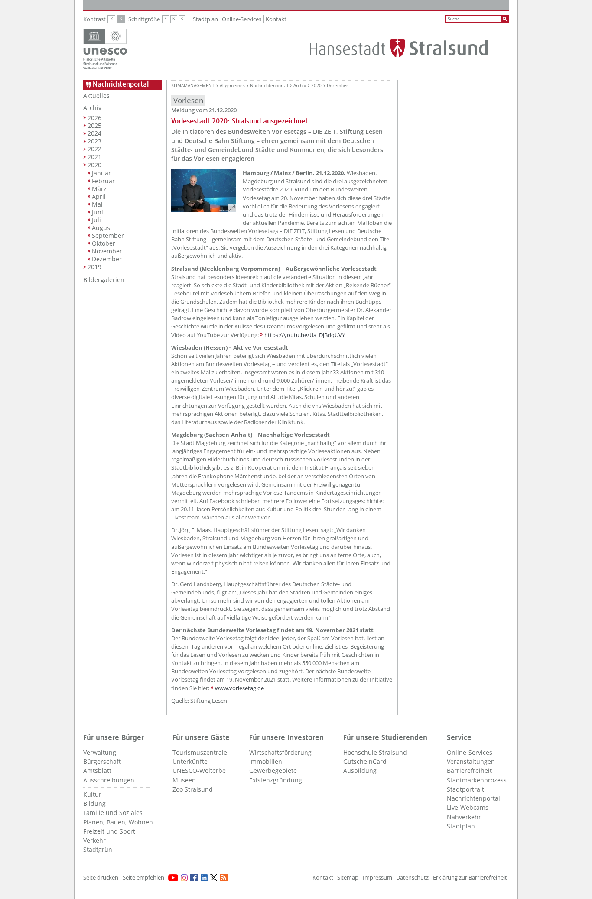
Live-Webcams (467, 807)
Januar (101, 173)
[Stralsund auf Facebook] (194, 877)
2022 (94, 149)
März (99, 189)
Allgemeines (232, 85)
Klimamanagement (193, 85)
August (102, 228)
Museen (184, 780)
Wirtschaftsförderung (280, 752)
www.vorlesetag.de (239, 688)
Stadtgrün (97, 849)
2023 (94, 141)
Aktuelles (96, 95)
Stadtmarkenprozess (477, 780)
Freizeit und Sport (109, 831)
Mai (97, 204)
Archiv (92, 108)
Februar (103, 181)
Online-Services (241, 19)
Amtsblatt (97, 770)
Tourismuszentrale (199, 752)
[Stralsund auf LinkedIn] (204, 877)
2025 (94, 126)
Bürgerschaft (102, 761)
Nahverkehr (464, 817)
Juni (97, 212)
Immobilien (265, 761)
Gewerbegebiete (273, 770)
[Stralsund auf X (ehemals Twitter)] (213, 877)
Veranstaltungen (471, 761)
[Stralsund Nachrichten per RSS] (224, 877)
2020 (94, 165)
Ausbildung (360, 770)
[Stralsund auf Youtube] (173, 877)
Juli (96, 220)
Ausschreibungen (108, 780)
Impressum (377, 877)
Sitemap (347, 877)
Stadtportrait (465, 789)
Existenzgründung (275, 780)
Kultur (92, 794)
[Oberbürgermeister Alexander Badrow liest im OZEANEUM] (203, 190)
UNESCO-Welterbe (199, 770)
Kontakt (276, 19)
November (107, 251)
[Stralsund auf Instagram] (184, 877)
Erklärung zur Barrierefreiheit (470, 877)
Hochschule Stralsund (375, 752)
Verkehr (94, 840)
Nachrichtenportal (269, 85)
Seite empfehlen (143, 877)
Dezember (107, 259)
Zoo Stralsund (192, 789)
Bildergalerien (103, 280)
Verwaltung (99, 752)
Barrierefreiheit (469, 770)
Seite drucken (100, 877)
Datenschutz (412, 877)
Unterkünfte (190, 761)
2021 (94, 157)
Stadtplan (205, 19)
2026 (94, 118)
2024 (94, 133)
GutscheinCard (365, 761)
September (108, 236)
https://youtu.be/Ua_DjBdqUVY (304, 335)
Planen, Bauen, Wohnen (118, 822)
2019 (94, 267)
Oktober (103, 243)
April (99, 197)
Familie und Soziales (113, 812)
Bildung (94, 803)
